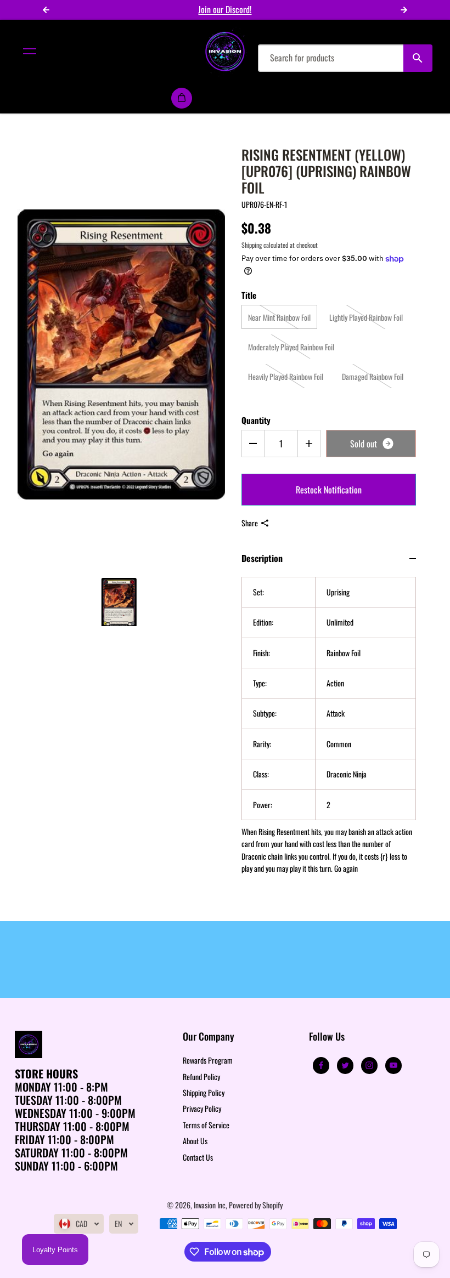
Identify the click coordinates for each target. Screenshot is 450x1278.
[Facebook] (321, 1065)
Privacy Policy (202, 1108)
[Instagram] (369, 1065)
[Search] (417, 58)
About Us (195, 1140)
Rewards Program (208, 1060)
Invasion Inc (210, 1205)
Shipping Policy (203, 1092)
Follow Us (327, 1037)
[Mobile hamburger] (30, 51)
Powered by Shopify (256, 1205)
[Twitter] (345, 1065)
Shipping (251, 244)
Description (262, 558)
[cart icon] (181, 98)
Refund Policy (201, 1076)
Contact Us (198, 1157)
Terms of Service (206, 1125)
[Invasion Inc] (225, 51)
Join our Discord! (224, 9)
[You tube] (393, 1065)
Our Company (208, 1037)
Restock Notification (329, 489)
